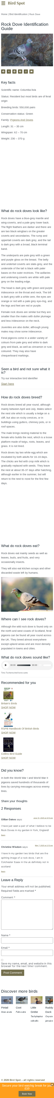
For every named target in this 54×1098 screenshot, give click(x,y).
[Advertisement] (27, 176)
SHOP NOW (8, 707)
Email (5, 948)
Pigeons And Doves (21, 120)
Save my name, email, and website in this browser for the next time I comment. (26, 964)
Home (4, 14)
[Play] (6, 665)
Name (6, 935)
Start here (7, 383)
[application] (27, 665)
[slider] (47, 665)
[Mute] (40, 665)
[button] (4, 3)
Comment (8, 897)
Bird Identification (18, 14)
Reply (3, 835)
